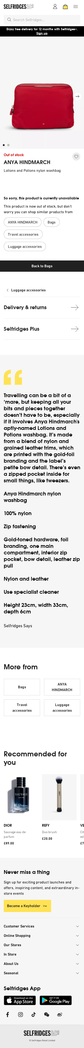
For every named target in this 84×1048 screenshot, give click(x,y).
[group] (42, 816)
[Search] (9, 19)
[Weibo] (59, 1017)
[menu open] (75, 6)
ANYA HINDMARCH (27, 162)
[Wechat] (46, 1017)
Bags (22, 687)
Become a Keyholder (23, 906)
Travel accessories (22, 708)
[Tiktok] (33, 1017)
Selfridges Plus (21, 329)
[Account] (55, 6)
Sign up (42, 33)
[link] (20, 834)
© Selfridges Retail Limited (42, 1040)
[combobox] (45, 19)
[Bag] (65, 6)
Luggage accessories (28, 290)
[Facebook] (7, 1017)
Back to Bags (42, 266)
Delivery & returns (25, 307)
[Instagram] (20, 1017)
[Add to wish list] (76, 157)
